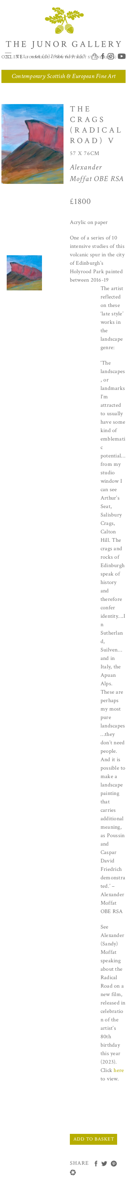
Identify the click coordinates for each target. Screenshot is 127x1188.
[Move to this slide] (24, 272)
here (119, 1070)
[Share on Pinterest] (114, 1163)
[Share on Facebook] (96, 1163)
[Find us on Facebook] (103, 56)
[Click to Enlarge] (57, 145)
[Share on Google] (73, 1172)
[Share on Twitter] (104, 1163)
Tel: (51, 56)
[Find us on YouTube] (121, 56)
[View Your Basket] (95, 56)
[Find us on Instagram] (112, 56)
